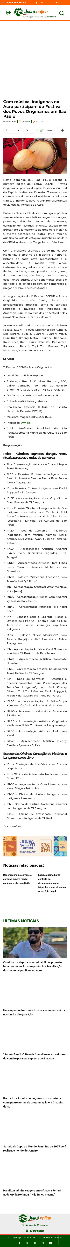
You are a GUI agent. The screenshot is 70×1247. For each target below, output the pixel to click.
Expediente (37, 1230)
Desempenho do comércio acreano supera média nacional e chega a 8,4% (17, 879)
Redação (11, 121)
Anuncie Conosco (37, 1225)
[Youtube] (57, 2)
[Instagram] (41, 2)
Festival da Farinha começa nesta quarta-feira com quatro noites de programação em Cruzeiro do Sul (33, 1102)
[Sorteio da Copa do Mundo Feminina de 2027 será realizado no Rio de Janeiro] (35, 1126)
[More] (62, 130)
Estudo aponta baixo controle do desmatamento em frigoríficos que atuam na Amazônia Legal (52, 883)
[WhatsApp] (52, 2)
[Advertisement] (35, 57)
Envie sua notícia (16, 2)
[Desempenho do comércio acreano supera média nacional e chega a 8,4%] (35, 990)
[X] (47, 2)
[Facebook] (36, 2)
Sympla (26, 422)
